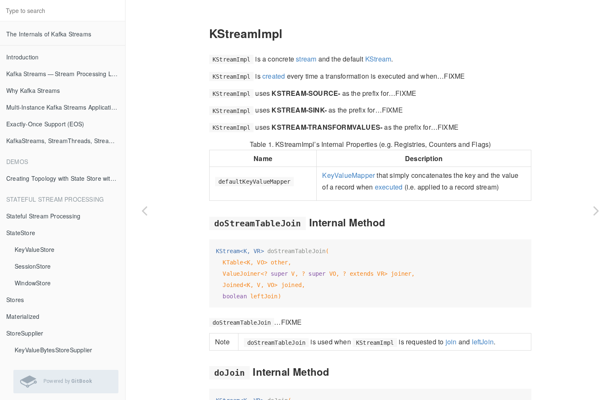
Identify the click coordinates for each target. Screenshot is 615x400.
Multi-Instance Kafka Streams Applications (63, 107)
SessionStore (33, 266)
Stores (15, 299)
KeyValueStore (35, 249)
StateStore (20, 232)
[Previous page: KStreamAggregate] (144, 210)
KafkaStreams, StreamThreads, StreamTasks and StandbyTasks (65, 140)
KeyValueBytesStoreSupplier (53, 350)
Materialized (22, 316)
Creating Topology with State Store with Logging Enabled (65, 178)
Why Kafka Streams (33, 90)
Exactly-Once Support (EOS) (45, 124)
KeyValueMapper (348, 175)
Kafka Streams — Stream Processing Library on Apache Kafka (65, 73)
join (451, 341)
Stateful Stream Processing (43, 216)
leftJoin (483, 341)
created (273, 76)
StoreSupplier (25, 333)
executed (389, 187)
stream (306, 59)
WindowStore (33, 283)
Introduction (22, 57)
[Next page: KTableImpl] (596, 210)
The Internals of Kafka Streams (48, 34)
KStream (378, 59)
